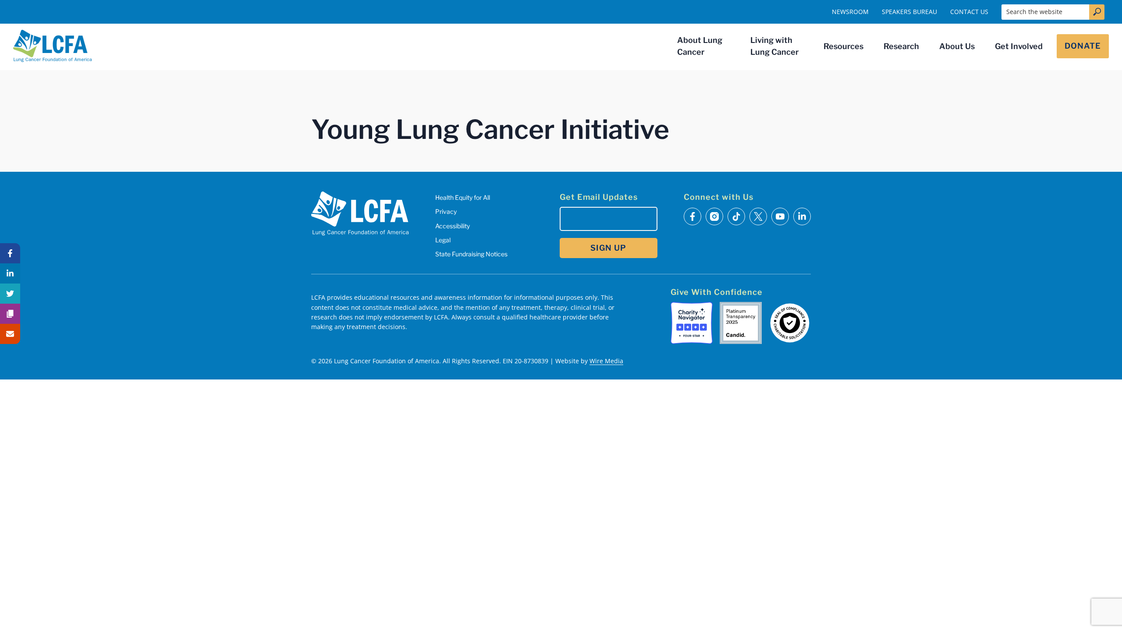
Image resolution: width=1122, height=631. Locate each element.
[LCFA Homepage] (52, 46)
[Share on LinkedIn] (10, 273)
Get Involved (1019, 46)
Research (901, 46)
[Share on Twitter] (10, 294)
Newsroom (850, 11)
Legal (443, 240)
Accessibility (452, 226)
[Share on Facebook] (10, 253)
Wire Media (606, 361)
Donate (1083, 45)
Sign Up (608, 247)
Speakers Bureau (909, 11)
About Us (957, 46)
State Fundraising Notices (471, 254)
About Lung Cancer (699, 46)
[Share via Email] (10, 334)
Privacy (446, 211)
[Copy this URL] (10, 314)
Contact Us (969, 11)
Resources (843, 46)
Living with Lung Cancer (774, 46)
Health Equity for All (462, 197)
